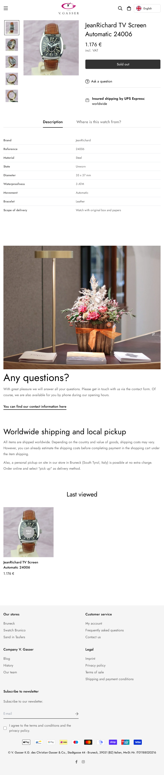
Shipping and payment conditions (109, 679)
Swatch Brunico (14, 630)
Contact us (93, 637)
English (148, 8)
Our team (10, 672)
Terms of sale (94, 672)
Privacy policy (95, 665)
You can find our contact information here (34, 406)
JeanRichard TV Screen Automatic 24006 (20, 565)
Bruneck (9, 623)
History (8, 665)
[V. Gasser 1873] (69, 8)
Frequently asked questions (104, 630)
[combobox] (147, 8)
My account (93, 623)
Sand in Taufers (14, 637)
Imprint (90, 658)
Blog (6, 658)
